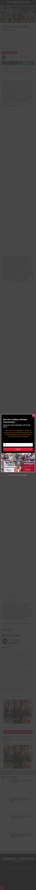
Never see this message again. (18, 475)
